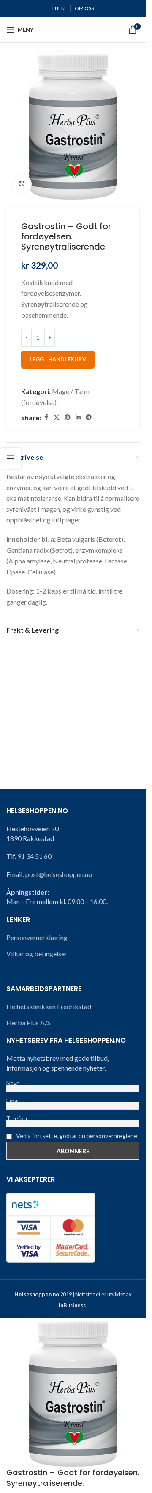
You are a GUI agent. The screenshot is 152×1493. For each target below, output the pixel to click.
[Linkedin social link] (78, 417)
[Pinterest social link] (67, 417)
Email (13, 1100)
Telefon (16, 1118)
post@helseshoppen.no (58, 874)
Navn (13, 1083)
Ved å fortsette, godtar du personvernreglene (76, 1135)
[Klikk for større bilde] (22, 184)
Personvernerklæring (37, 937)
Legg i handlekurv (58, 359)
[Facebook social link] (46, 417)
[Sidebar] (10, 458)
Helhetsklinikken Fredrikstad (48, 1006)
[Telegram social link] (88, 417)
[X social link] (56, 417)
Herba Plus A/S (28, 1022)
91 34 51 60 (34, 856)
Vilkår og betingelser (36, 953)
